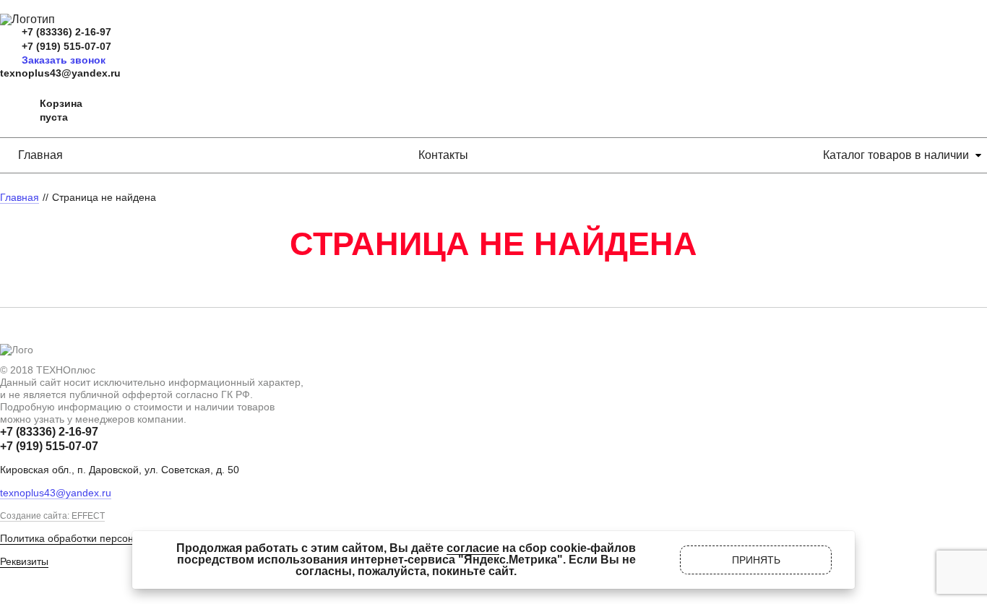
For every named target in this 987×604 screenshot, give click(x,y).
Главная (40, 155)
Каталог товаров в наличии (896, 155)
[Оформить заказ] (14, 110)
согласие (473, 548)
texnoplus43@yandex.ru (60, 73)
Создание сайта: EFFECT (52, 516)
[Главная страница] (27, 19)
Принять (756, 560)
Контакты (443, 155)
